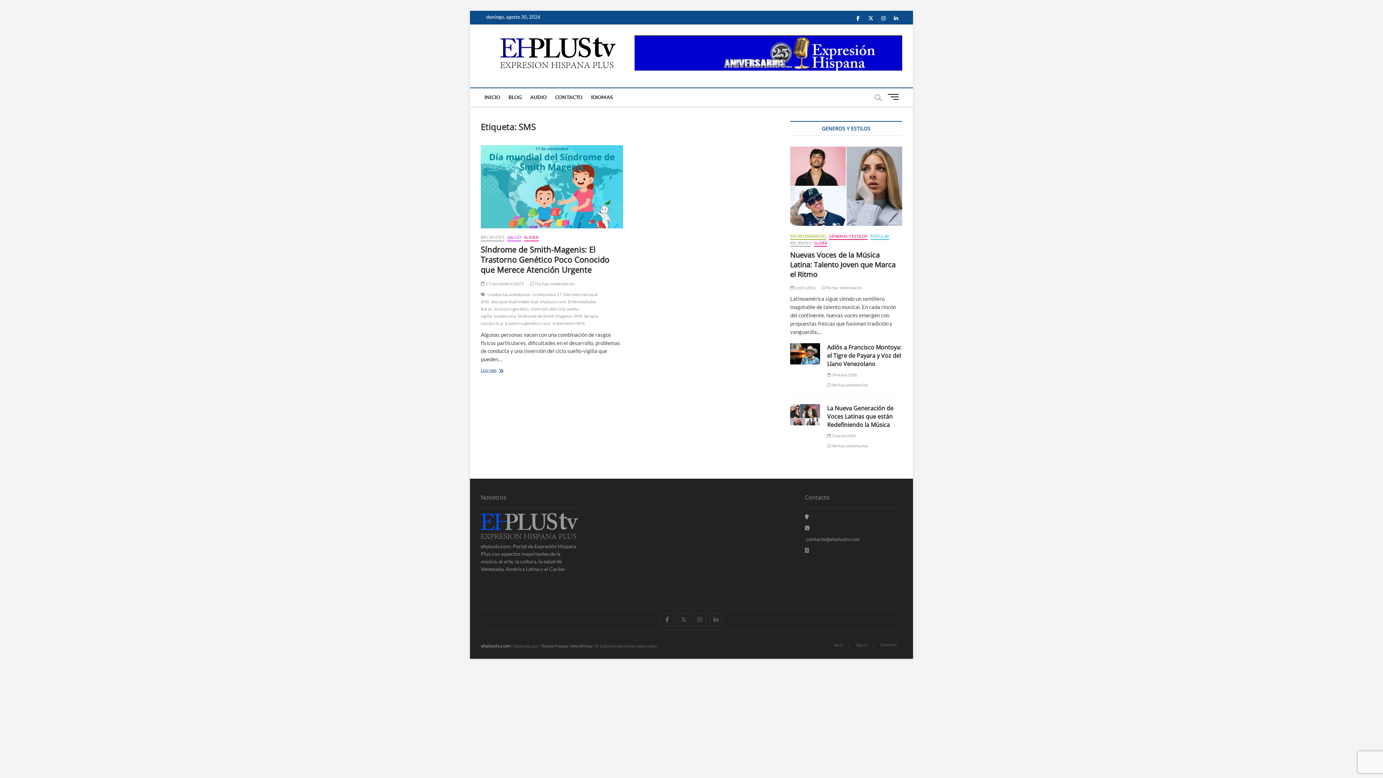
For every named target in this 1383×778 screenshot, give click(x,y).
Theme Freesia (554, 646)
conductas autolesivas (509, 294)
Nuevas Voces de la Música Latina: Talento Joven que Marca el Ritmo (843, 264)
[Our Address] (807, 517)
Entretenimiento (808, 236)
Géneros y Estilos (848, 236)
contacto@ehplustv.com (833, 539)
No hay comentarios (554, 283)
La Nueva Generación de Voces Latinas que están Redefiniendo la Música (860, 416)
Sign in (862, 645)
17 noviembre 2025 (504, 283)
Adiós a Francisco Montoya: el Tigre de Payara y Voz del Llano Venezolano (864, 355)
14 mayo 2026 (844, 374)
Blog (515, 97)
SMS (578, 316)
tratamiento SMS (568, 323)
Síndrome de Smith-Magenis (545, 316)
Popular (879, 236)
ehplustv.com (553, 301)
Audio (538, 97)
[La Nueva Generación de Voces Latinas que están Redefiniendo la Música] (805, 414)
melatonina (505, 316)
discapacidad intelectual (514, 301)
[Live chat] (807, 550)
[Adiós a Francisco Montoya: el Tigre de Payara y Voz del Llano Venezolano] (805, 354)
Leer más (497, 371)
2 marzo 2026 (843, 435)
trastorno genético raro (528, 323)
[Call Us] (807, 528)
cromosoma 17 (547, 294)
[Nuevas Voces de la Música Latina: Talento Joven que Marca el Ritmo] (846, 186)
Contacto (569, 97)
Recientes (492, 237)
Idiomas (602, 97)
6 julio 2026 (804, 287)
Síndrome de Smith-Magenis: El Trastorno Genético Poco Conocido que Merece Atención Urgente (545, 259)
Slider (531, 237)
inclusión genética (511, 309)
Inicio (492, 97)
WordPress (581, 646)
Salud (514, 237)
